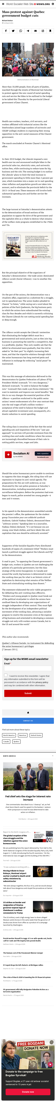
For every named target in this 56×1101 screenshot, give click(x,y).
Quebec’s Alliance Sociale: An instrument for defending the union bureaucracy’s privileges (28, 645)
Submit (28, 693)
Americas (22, 735)
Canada (6, 742)
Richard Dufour (7, 20)
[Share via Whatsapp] (20, 30)
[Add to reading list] (50, 30)
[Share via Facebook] (6, 30)
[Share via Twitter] (13, 30)
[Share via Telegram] (28, 30)
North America (9, 735)
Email (7, 664)
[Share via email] (35, 30)
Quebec (16, 742)
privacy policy (42, 682)
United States (36, 735)
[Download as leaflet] (42, 30)
